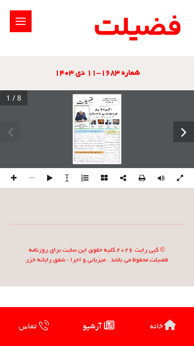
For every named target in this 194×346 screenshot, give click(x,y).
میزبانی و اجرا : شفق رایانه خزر (66, 260)
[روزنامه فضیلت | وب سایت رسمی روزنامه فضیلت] (136, 28)
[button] (21, 21)
